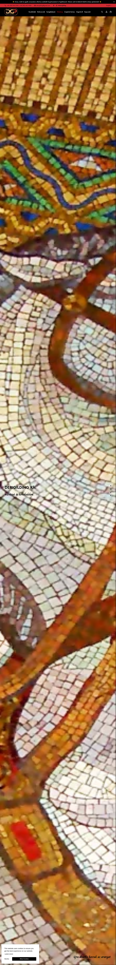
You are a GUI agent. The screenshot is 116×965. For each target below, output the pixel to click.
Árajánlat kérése (69, 12)
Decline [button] (7, 959)
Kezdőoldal (32, 12)
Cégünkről (79, 12)
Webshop (60, 12)
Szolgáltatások (50, 12)
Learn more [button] (9, 954)
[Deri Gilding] (11, 11)
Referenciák (41, 12)
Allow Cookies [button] (24, 959)
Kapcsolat (87, 12)
